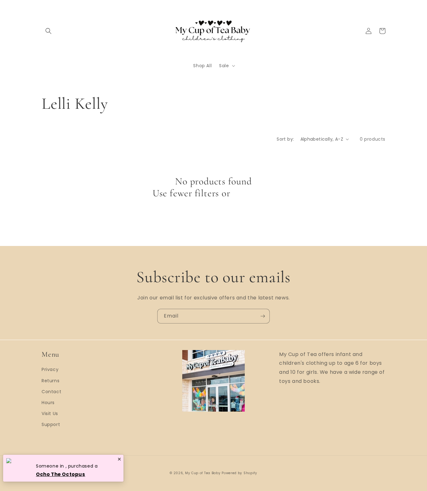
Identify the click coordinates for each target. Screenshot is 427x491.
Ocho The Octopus (60, 474)
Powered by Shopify (239, 473)
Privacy (50, 369)
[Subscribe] (262, 316)
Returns (50, 381)
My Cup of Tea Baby (203, 473)
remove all (253, 193)
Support (51, 424)
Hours (48, 402)
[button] (48, 31)
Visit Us (50, 413)
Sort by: (285, 139)
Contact (51, 391)
